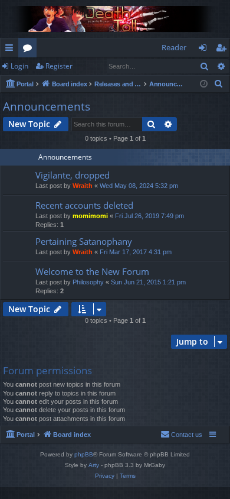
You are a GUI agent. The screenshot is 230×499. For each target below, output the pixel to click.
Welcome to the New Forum (92, 271)
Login (19, 66)
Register (59, 66)
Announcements (46, 106)
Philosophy (88, 282)
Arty (93, 465)
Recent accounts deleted (84, 205)
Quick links (11, 49)
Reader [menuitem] (174, 47)
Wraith (83, 185)
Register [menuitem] (223, 49)
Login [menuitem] (205, 49)
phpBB (83, 454)
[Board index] (115, 19)
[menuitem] (218, 83)
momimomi (90, 215)
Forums (30, 49)
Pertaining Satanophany (83, 241)
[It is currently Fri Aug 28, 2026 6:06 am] (204, 84)
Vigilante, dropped (72, 175)
